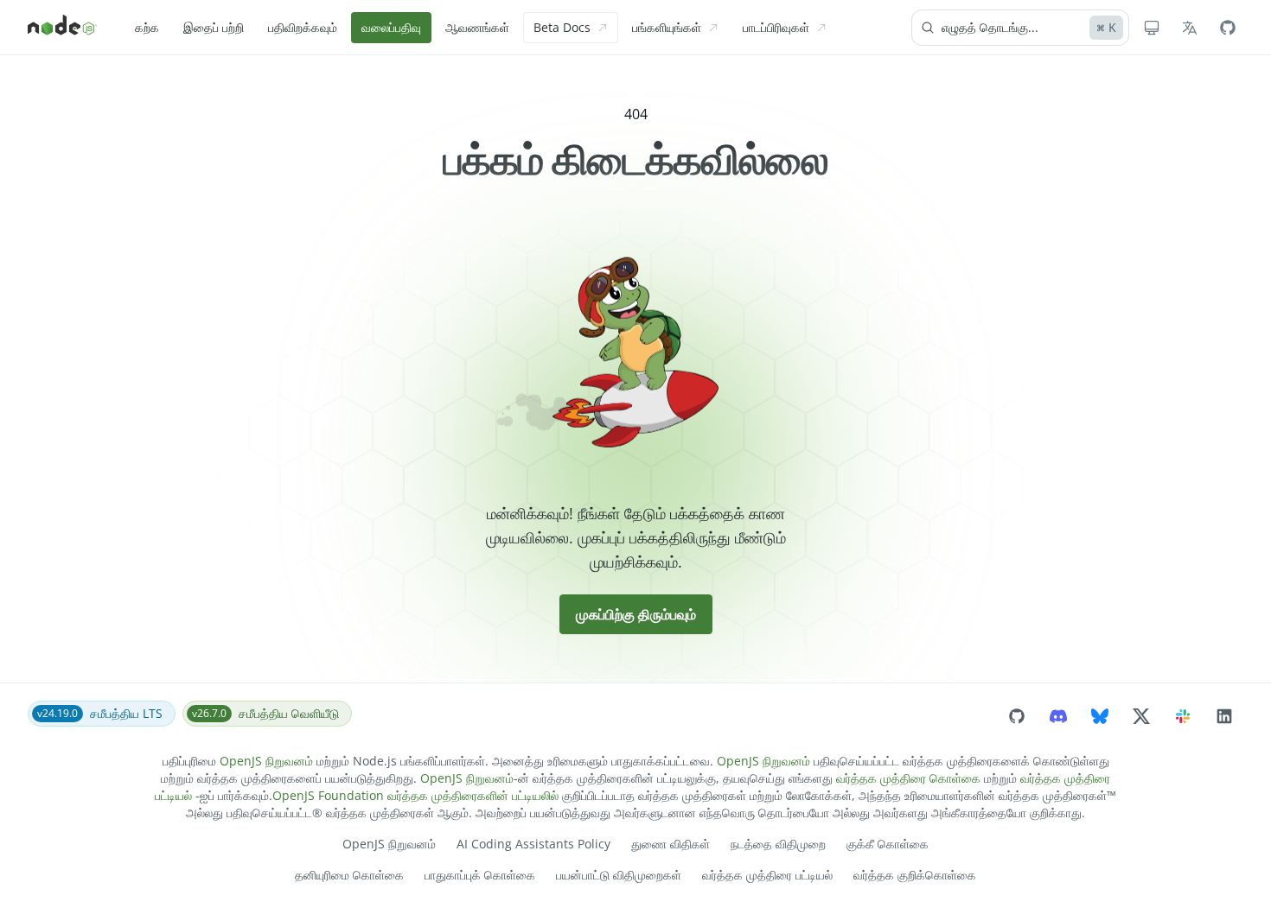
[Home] (62, 28)
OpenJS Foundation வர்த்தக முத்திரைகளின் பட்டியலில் (415, 795)
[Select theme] (1151, 27)
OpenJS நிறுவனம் (266, 760)
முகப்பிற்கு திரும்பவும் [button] (636, 614)
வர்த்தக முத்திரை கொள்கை (908, 778)
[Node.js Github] (1227, 27)
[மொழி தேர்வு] (1189, 27)
